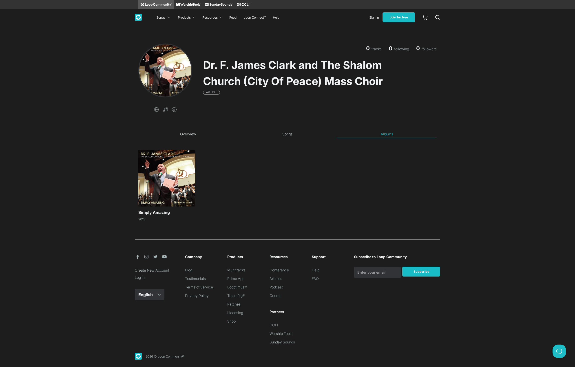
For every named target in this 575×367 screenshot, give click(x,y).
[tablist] (287, 134)
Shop (231, 321)
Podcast (276, 287)
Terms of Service (199, 287)
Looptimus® (237, 287)
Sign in (374, 17)
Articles (276, 278)
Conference (279, 270)
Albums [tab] (387, 134)
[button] (156, 109)
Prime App (235, 278)
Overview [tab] (188, 134)
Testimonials (195, 278)
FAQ (315, 278)
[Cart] (425, 17)
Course (275, 295)
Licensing (235, 312)
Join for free (399, 17)
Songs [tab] (287, 134)
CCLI (274, 325)
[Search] (437, 17)
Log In (140, 277)
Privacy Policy (197, 295)
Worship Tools (281, 333)
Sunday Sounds (282, 342)
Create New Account (152, 270)
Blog (188, 270)
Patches (234, 304)
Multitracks (236, 270)
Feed (233, 17)
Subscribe (421, 271)
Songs (160, 17)
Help (276, 17)
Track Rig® (236, 295)
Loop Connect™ (255, 17)
